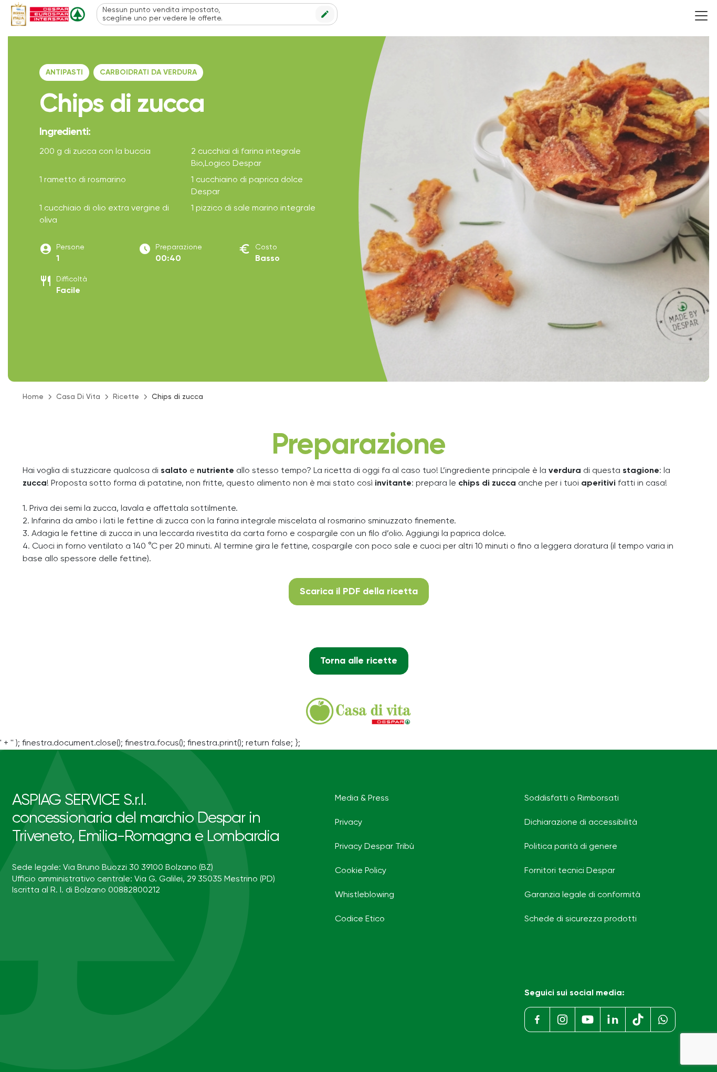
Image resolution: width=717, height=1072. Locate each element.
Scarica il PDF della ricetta (359, 591)
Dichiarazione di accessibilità (580, 822)
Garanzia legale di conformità (582, 895)
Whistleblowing (364, 895)
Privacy (348, 822)
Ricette (126, 397)
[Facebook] (537, 1019)
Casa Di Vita (78, 397)
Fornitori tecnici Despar (569, 871)
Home (33, 397)
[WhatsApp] (663, 1019)
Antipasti (64, 72)
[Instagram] (562, 1019)
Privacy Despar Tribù (374, 847)
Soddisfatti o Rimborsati (571, 798)
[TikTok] (637, 1019)
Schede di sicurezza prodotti (580, 919)
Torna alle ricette (358, 661)
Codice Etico (360, 919)
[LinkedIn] (612, 1019)
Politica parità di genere (570, 847)
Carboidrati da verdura (148, 72)
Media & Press (362, 798)
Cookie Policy (360, 871)
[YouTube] (587, 1019)
